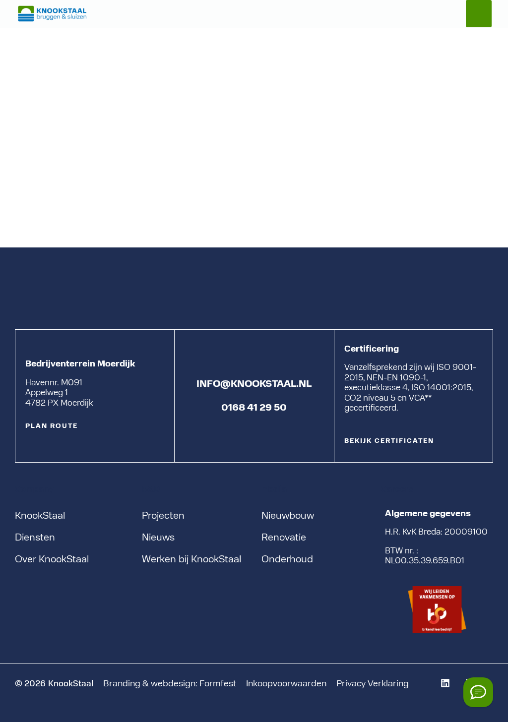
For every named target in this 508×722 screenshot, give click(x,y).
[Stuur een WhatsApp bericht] (478, 692)
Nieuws (158, 538)
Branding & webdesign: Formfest (169, 684)
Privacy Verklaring (372, 684)
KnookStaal (40, 516)
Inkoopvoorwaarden (286, 684)
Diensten (35, 538)
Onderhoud (287, 560)
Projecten (163, 516)
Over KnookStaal (52, 560)
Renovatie (283, 538)
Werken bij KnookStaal (191, 560)
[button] (479, 13)
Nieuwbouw (287, 516)
